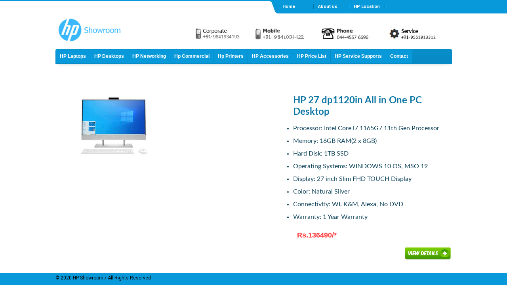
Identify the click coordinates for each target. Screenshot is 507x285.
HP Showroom (87, 278)
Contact (399, 56)
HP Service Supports (358, 56)
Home (288, 6)
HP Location (367, 6)
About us (327, 6)
